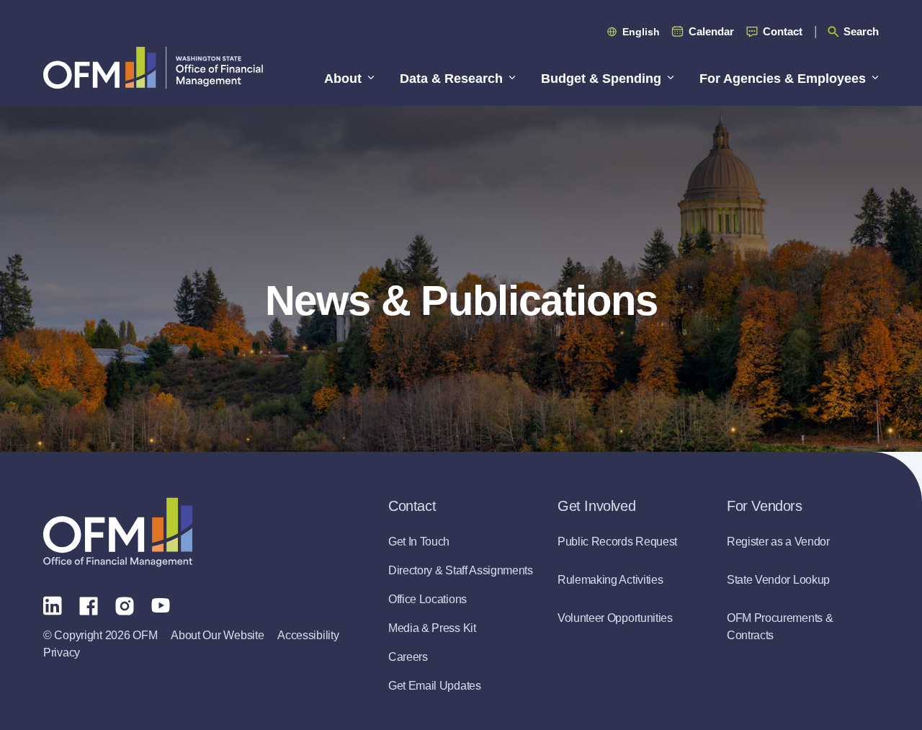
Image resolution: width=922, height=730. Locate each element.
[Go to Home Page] (153, 67)
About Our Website (217, 635)
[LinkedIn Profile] (52, 605)
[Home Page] (117, 532)
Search (861, 31)
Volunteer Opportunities (615, 618)
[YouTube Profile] (160, 605)
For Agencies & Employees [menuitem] (782, 78)
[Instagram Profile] (124, 605)
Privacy (61, 652)
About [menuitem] (343, 78)
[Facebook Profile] (88, 605)
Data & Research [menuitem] (451, 78)
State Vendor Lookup (778, 580)
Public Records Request (617, 541)
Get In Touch (418, 541)
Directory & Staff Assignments (460, 570)
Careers (408, 657)
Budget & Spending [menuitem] (601, 78)
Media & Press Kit (432, 628)
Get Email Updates (434, 686)
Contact (782, 31)
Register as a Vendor (778, 541)
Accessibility (308, 635)
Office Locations (427, 599)
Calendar (711, 31)
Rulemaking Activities (610, 580)
